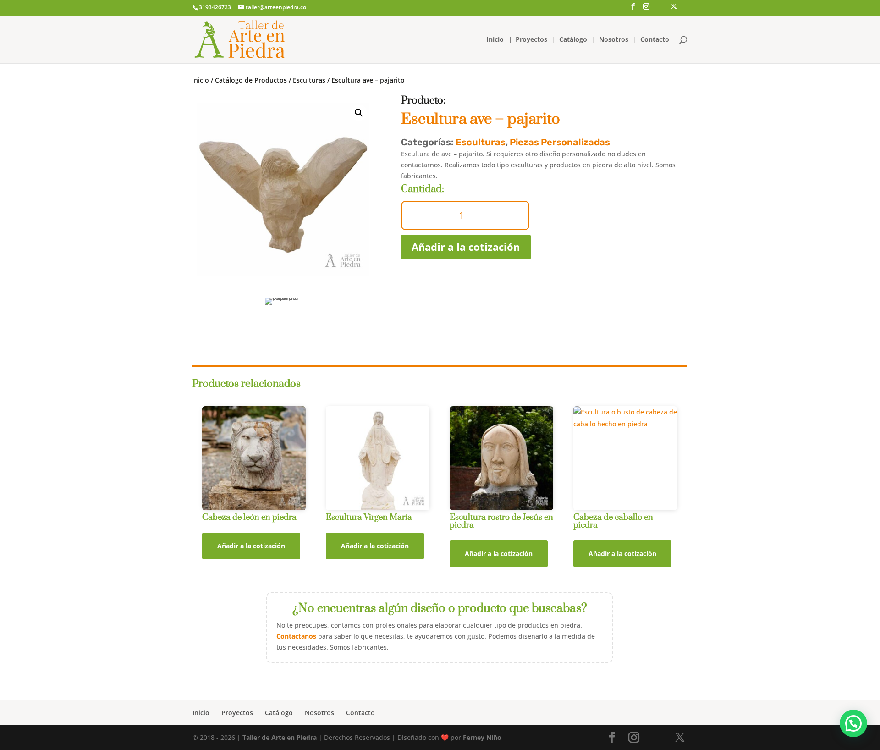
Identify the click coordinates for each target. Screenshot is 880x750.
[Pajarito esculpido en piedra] (283, 189)
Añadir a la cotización (466, 247)
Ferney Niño (482, 737)
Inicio (495, 40)
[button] (853, 723)
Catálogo (573, 40)
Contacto (654, 40)
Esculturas (309, 80)
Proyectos (531, 40)
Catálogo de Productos (251, 80)
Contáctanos (296, 636)
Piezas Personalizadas (560, 142)
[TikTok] (660, 10)
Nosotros (613, 40)
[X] (674, 9)
